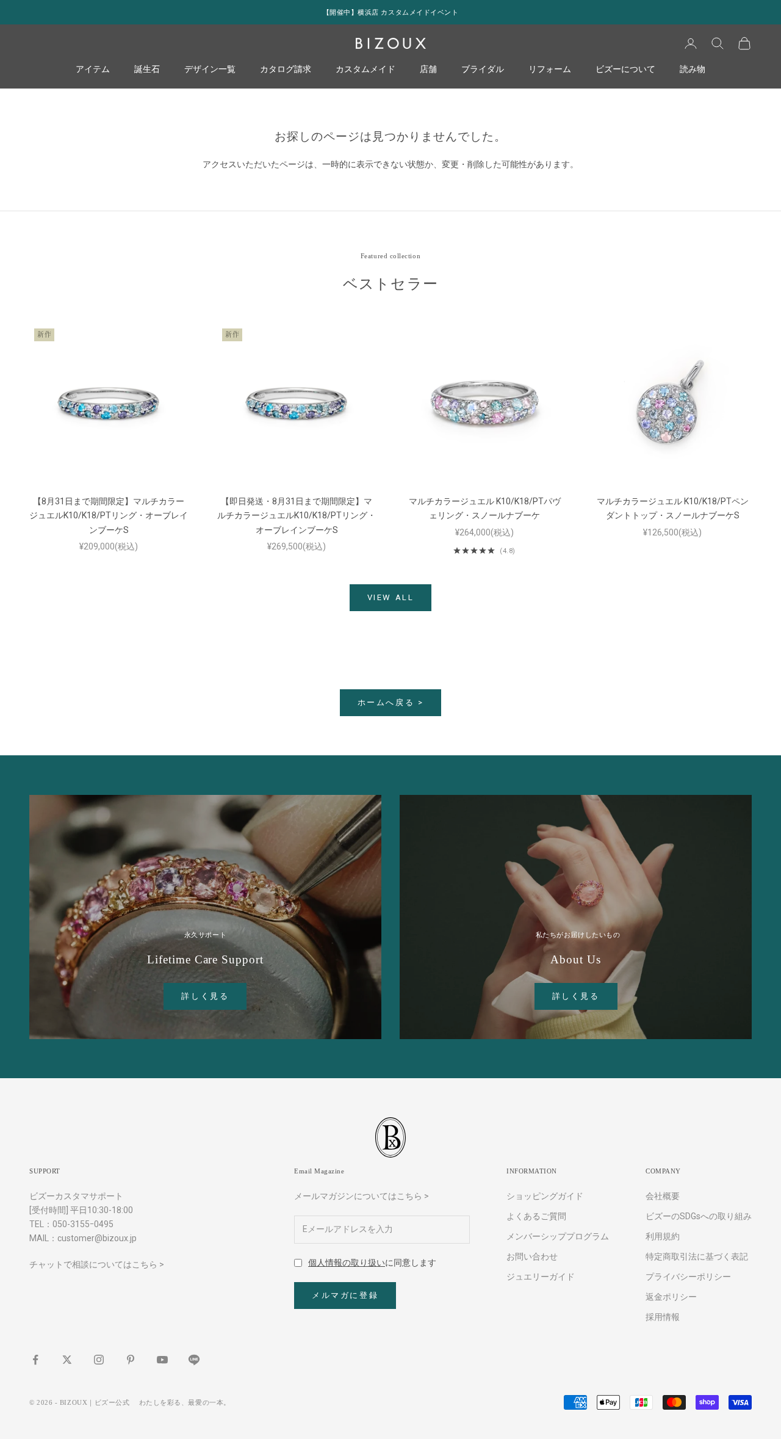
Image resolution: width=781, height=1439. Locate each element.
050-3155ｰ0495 (82, 1224)
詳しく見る (205, 996)
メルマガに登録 (345, 1295)
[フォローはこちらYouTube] (162, 1360)
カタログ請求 (285, 69)
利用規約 (663, 1236)
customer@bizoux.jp (97, 1238)
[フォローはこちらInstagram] (99, 1360)
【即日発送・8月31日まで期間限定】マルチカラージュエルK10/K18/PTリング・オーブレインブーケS (296, 515)
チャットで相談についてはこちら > (96, 1264)
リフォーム (549, 69)
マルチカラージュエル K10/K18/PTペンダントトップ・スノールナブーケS (673, 508)
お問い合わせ (532, 1256)
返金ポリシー (671, 1297)
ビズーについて (625, 69)
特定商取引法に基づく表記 (697, 1256)
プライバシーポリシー (688, 1276)
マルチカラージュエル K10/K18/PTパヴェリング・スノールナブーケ (485, 508)
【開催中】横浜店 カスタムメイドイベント (391, 12)
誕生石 (147, 69)
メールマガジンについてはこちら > (361, 1196)
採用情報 (663, 1317)
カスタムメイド (365, 69)
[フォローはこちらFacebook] (35, 1360)
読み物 (692, 69)
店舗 (428, 69)
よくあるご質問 (536, 1216)
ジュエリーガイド (540, 1276)
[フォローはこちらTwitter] (67, 1360)
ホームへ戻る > (391, 702)
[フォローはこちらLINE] (194, 1360)
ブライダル (482, 69)
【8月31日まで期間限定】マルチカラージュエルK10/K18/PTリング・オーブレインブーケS (108, 515)
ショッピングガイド (544, 1196)
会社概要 (663, 1196)
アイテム (93, 69)
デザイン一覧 (210, 69)
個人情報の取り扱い (346, 1262)
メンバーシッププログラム (557, 1236)
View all (390, 597)
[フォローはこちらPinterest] (130, 1360)
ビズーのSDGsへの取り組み (699, 1216)
